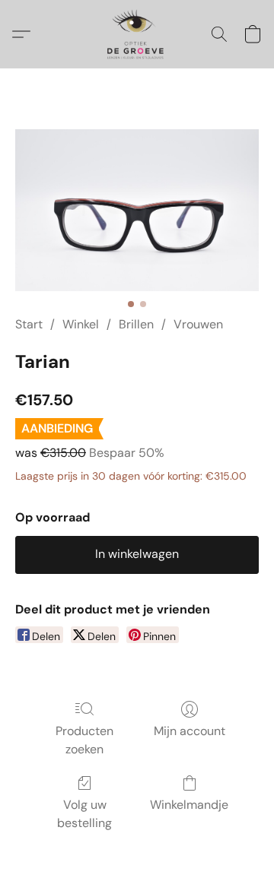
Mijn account (189, 731)
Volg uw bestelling (84, 814)
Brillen (136, 324)
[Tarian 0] (137, 210)
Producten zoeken (84, 740)
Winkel (80, 324)
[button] (136, 34)
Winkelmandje (189, 805)
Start (29, 324)
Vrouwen (198, 324)
